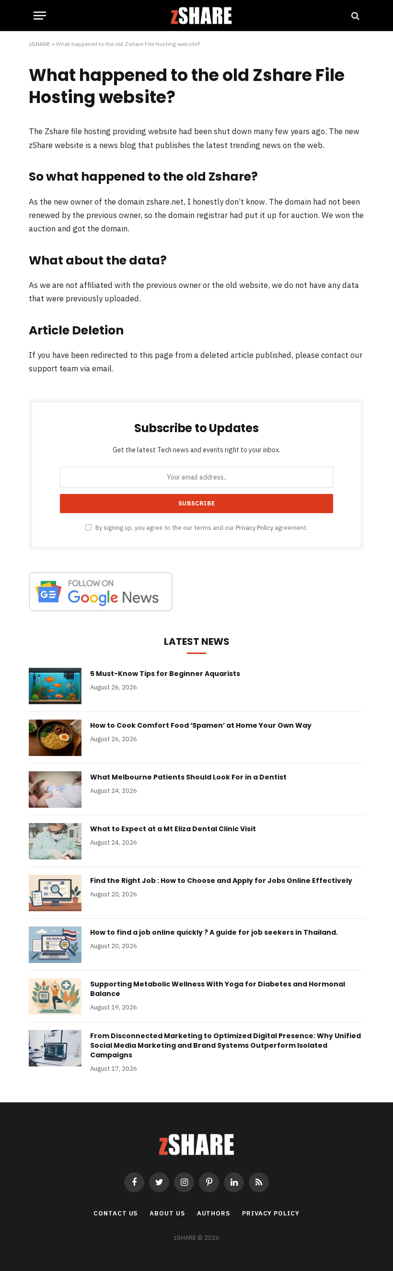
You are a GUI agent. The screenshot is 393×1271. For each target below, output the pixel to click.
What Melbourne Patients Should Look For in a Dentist (188, 777)
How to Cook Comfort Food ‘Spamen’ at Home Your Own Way (201, 725)
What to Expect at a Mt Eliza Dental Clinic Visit (173, 829)
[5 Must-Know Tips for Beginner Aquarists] (55, 686)
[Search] (354, 15)
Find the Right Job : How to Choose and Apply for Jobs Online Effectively (221, 880)
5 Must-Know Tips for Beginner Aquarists (165, 673)
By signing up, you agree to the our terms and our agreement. (201, 527)
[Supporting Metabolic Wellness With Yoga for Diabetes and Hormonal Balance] (55, 996)
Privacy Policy (254, 527)
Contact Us (115, 1213)
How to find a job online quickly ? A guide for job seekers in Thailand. (214, 932)
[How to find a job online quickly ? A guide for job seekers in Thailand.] (55, 945)
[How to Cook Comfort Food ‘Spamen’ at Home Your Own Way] (55, 738)
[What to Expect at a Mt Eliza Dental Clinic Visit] (55, 841)
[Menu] (40, 15)
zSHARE (39, 43)
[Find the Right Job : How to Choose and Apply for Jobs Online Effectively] (55, 893)
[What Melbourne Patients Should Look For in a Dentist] (55, 789)
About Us (167, 1213)
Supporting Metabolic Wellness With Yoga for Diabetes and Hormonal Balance (217, 988)
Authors (213, 1213)
